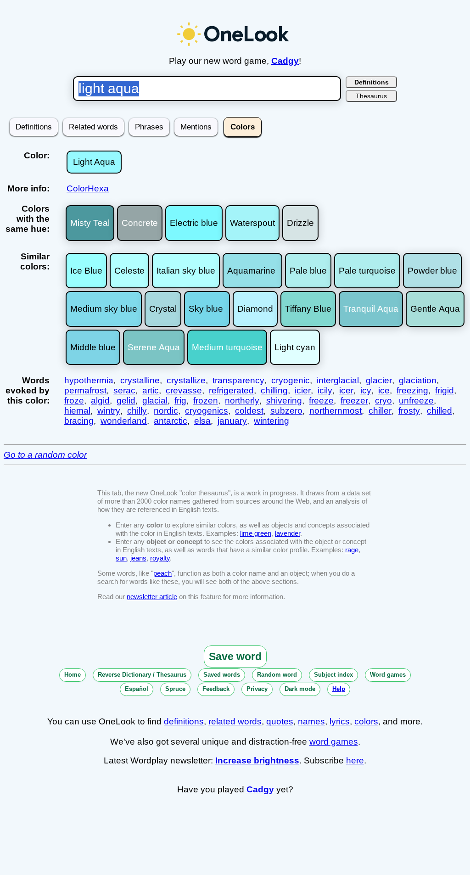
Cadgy (285, 61)
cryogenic (290, 380)
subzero (286, 410)
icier (303, 390)
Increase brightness (257, 760)
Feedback (215, 688)
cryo (383, 400)
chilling (274, 390)
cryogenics (206, 410)
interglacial (338, 380)
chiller (380, 410)
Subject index (333, 674)
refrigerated (231, 390)
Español (136, 688)
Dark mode (300, 688)
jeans (138, 558)
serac (124, 390)
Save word (235, 656)
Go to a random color (45, 455)
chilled (439, 410)
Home (72, 674)
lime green (255, 533)
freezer (354, 400)
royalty (160, 558)
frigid (444, 390)
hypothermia (88, 380)
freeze (321, 400)
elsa (202, 421)
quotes (279, 721)
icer (346, 390)
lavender (287, 533)
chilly (137, 410)
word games (333, 741)
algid (100, 400)
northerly (242, 400)
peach (162, 573)
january (232, 421)
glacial (155, 400)
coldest (249, 410)
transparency (238, 380)
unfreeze (416, 400)
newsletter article (152, 596)
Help (338, 688)
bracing (79, 421)
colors (366, 721)
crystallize (186, 380)
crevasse (184, 390)
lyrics (340, 721)
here (355, 760)
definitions (184, 721)
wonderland (124, 421)
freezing (412, 390)
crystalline (140, 380)
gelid (126, 400)
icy (365, 390)
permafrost (85, 390)
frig (180, 400)
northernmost (335, 410)
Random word (277, 674)
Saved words (221, 674)
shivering (284, 400)
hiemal (77, 410)
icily (325, 390)
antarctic (170, 421)
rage (351, 550)
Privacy (257, 688)
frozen (205, 400)
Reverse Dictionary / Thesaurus (142, 674)
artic (150, 390)
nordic (166, 410)
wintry (108, 410)
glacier (379, 380)
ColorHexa (88, 188)
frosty (409, 410)
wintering (271, 421)
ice (384, 390)
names (311, 721)
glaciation (417, 380)
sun (121, 558)
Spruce (175, 688)
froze (74, 400)
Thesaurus (371, 96)
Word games (388, 674)
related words (235, 721)
